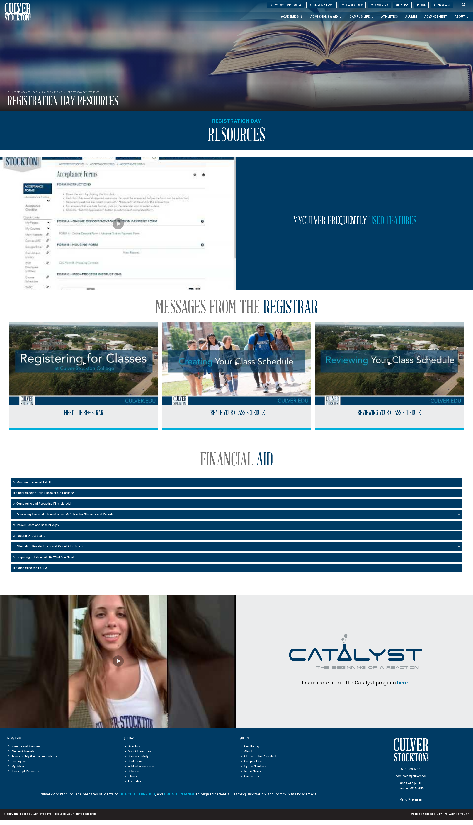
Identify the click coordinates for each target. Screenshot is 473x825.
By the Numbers (255, 766)
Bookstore (135, 761)
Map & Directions (140, 751)
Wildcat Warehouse (141, 766)
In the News (252, 771)
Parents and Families (26, 746)
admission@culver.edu (411, 776)
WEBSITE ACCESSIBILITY (426, 814)
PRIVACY (450, 814)
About (460, 16)
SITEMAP (463, 814)
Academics (290, 16)
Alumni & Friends (23, 751)
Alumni (411, 16)
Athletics (389, 16)
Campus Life (360, 16)
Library (132, 776)
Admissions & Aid (324, 16)
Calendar (134, 771)
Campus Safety (138, 756)
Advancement (435, 16)
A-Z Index (134, 781)
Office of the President (260, 756)
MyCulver (17, 766)
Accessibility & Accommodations (34, 756)
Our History (252, 746)
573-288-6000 (411, 769)
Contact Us (251, 776)
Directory (134, 746)
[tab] (236, 482)
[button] (118, 223)
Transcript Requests (25, 771)
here (402, 683)
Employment (19, 761)
